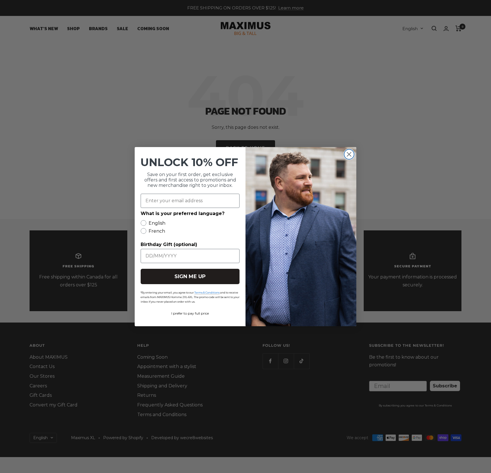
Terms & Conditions (207, 292)
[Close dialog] (349, 154)
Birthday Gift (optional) (169, 244)
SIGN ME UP (190, 276)
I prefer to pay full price (190, 313)
